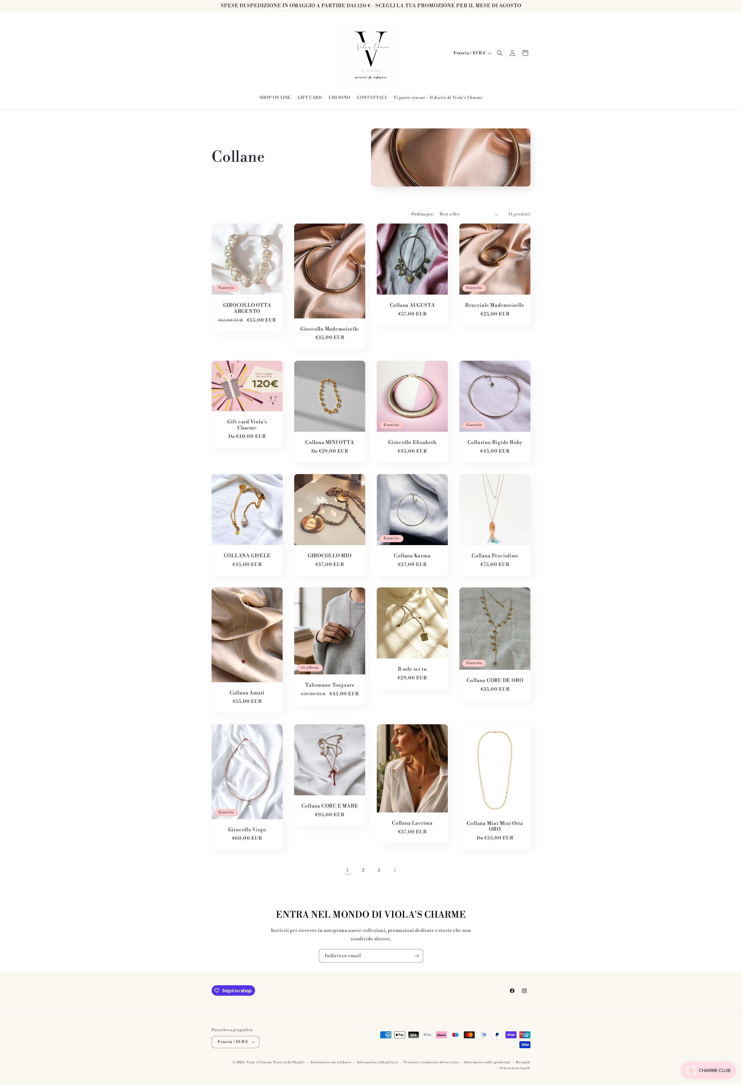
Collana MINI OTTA (329, 443)
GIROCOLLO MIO (329, 556)
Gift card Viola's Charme (247, 425)
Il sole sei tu (412, 669)
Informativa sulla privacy (377, 1062)
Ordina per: (423, 214)
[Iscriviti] (416, 956)
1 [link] (347, 870)
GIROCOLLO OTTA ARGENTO (247, 308)
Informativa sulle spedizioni (487, 1062)
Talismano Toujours (329, 685)
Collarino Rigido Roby (495, 443)
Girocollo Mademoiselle (329, 329)
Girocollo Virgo (247, 830)
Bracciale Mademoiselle (494, 305)
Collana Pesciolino (495, 556)
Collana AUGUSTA (412, 306)
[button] (499, 53)
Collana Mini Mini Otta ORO (495, 827)
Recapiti (523, 1062)
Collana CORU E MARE (329, 806)
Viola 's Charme (259, 1062)
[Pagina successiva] (394, 870)
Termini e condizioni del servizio (431, 1062)
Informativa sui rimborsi (331, 1062)
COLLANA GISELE (247, 556)
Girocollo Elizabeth (412, 443)
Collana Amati (247, 693)
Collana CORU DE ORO (495, 681)
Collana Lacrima (412, 823)
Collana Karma (412, 556)
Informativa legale (515, 1068)
